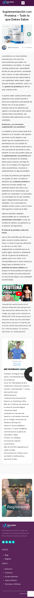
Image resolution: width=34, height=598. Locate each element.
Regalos (8, 559)
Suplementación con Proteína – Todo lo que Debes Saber (17, 15)
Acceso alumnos (11, 576)
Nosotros (8, 569)
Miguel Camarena (20, 369)
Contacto (9, 573)
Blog (6, 555)
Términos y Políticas (12, 584)
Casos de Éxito (11, 580)
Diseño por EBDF (24, 593)
